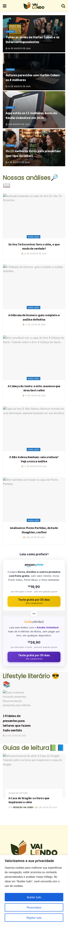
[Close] (64, 858)
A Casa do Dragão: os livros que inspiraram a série (28, 800)
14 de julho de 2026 (35, 395)
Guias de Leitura (18, 793)
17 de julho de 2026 (35, 324)
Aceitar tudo (34, 897)
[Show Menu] (4, 5)
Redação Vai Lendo (23, 807)
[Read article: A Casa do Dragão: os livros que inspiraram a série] (34, 776)
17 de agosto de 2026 (34, 466)
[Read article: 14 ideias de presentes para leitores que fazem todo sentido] (18, 701)
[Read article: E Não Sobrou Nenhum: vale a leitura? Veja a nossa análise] (34, 429)
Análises (33, 236)
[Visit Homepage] (33, 5)
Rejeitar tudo (34, 917)
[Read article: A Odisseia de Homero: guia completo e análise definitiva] (34, 287)
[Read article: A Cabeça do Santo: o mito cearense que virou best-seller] (34, 358)
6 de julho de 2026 (47, 807)
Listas (10, 31)
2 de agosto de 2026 (18, 124)
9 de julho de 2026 (35, 537)
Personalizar (34, 907)
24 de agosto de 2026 (19, 48)
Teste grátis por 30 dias (34, 601)
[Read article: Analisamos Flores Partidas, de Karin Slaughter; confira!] (34, 499)
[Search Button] (63, 5)
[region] (34, 890)
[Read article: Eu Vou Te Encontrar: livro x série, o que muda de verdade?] (34, 216)
